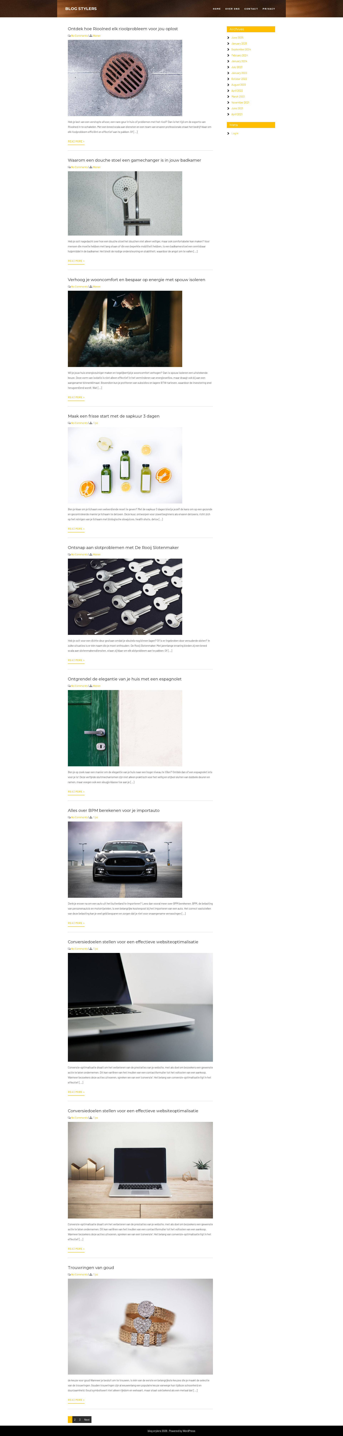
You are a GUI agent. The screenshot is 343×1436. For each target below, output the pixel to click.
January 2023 (239, 72)
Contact (251, 8)
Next (87, 1419)
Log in (234, 133)
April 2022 (237, 90)
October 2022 (239, 78)
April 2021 (236, 114)
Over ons (232, 8)
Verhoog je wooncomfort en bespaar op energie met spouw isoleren (136, 279)
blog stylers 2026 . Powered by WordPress (171, 1430)
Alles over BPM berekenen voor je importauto (114, 810)
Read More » (76, 141)
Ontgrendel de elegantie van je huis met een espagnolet (125, 678)
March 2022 (238, 96)
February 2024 (239, 55)
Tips (95, 422)
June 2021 (237, 108)
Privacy (269, 8)
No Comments (79, 35)
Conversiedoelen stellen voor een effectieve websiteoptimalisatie (133, 941)
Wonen (97, 35)
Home (217, 8)
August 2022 (238, 84)
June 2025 (237, 37)
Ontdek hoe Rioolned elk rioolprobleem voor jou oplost (123, 28)
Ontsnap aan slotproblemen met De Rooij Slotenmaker (123, 547)
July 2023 (236, 67)
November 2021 (240, 102)
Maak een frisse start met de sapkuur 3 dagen (114, 416)
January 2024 (239, 61)
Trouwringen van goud (91, 1267)
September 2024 (241, 49)
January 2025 (239, 43)
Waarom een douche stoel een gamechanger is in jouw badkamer (134, 160)
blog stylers (81, 8)
